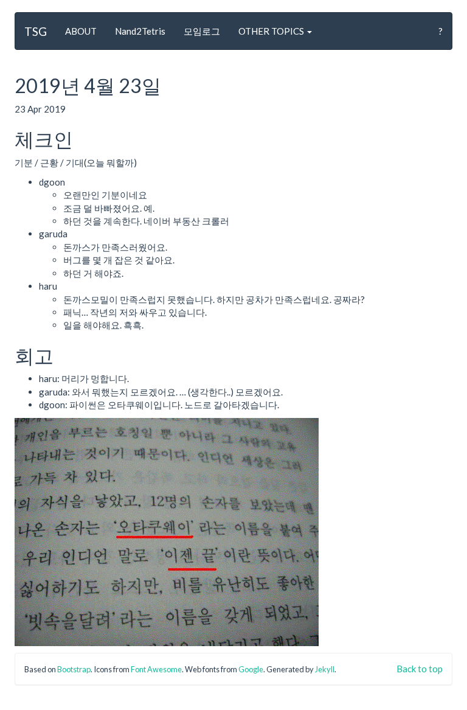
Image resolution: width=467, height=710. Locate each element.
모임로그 (202, 31)
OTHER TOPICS (272, 31)
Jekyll (324, 669)
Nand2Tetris (140, 31)
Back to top (419, 668)
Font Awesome (156, 669)
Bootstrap (74, 669)
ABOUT (81, 31)
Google (250, 669)
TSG (35, 31)
